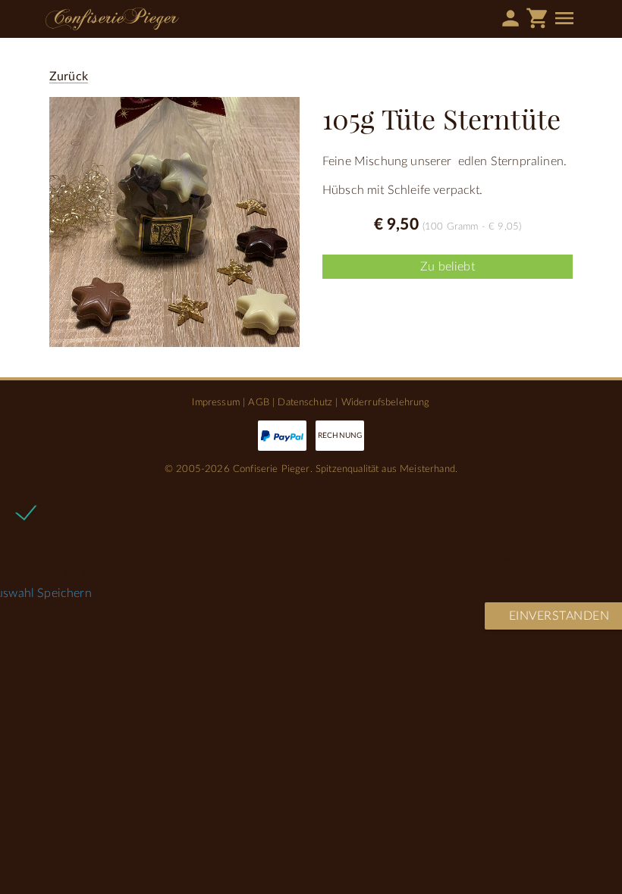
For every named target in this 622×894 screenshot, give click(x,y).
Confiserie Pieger (112, 19)
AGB (258, 402)
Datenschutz (305, 402)
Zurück (68, 76)
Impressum (215, 402)
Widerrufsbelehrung (385, 402)
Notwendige (75, 511)
